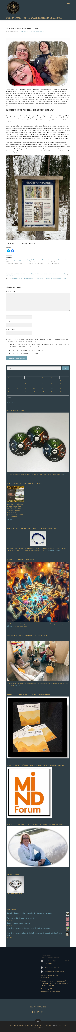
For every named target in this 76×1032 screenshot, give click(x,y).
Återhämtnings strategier (47, 274)
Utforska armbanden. (54, 550)
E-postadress (12, 321)
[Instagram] (43, 1012)
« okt (8, 402)
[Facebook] (33, 1012)
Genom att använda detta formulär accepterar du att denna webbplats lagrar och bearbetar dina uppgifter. (39, 345)
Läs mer (9, 626)
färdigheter (28, 278)
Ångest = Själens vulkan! (35, 260)
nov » (13, 402)
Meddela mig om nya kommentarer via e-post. (28, 350)
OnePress (56, 1025)
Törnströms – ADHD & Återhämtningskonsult (34, 17)
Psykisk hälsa (39, 278)
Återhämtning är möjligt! (14, 260)
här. (64, 474)
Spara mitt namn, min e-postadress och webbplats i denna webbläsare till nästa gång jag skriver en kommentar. (37, 340)
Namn (8, 314)
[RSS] (38, 1012)
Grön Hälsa (62, 274)
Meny (68, 3)
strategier (61, 278)
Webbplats (10, 329)
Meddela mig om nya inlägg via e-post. (25, 353)
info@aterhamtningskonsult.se (55, 971)
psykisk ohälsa (50, 278)
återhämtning (16, 278)
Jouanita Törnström (37, 32)
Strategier (10, 276)
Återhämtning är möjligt (26, 274)
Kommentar (11, 291)
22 (52, 388)
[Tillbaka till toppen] (38, 1021)
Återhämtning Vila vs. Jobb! (57, 260)
